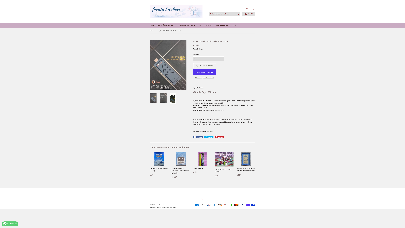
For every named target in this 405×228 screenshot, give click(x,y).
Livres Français (205, 25)
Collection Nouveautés (186, 25)
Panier (250, 14)
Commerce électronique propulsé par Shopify (163, 207)
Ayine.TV (210, 131)
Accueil (152, 31)
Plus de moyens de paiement (204, 78)
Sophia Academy (222, 25)
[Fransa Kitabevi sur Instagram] (202, 199)
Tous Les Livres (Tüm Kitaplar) (161, 25)
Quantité (196, 55)
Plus (234, 25)
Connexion (240, 9)
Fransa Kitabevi (159, 205)
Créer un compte (250, 9)
